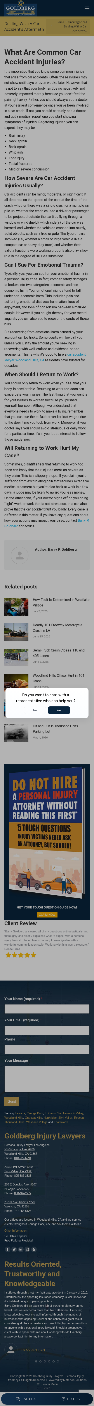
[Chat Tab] (47, 703)
